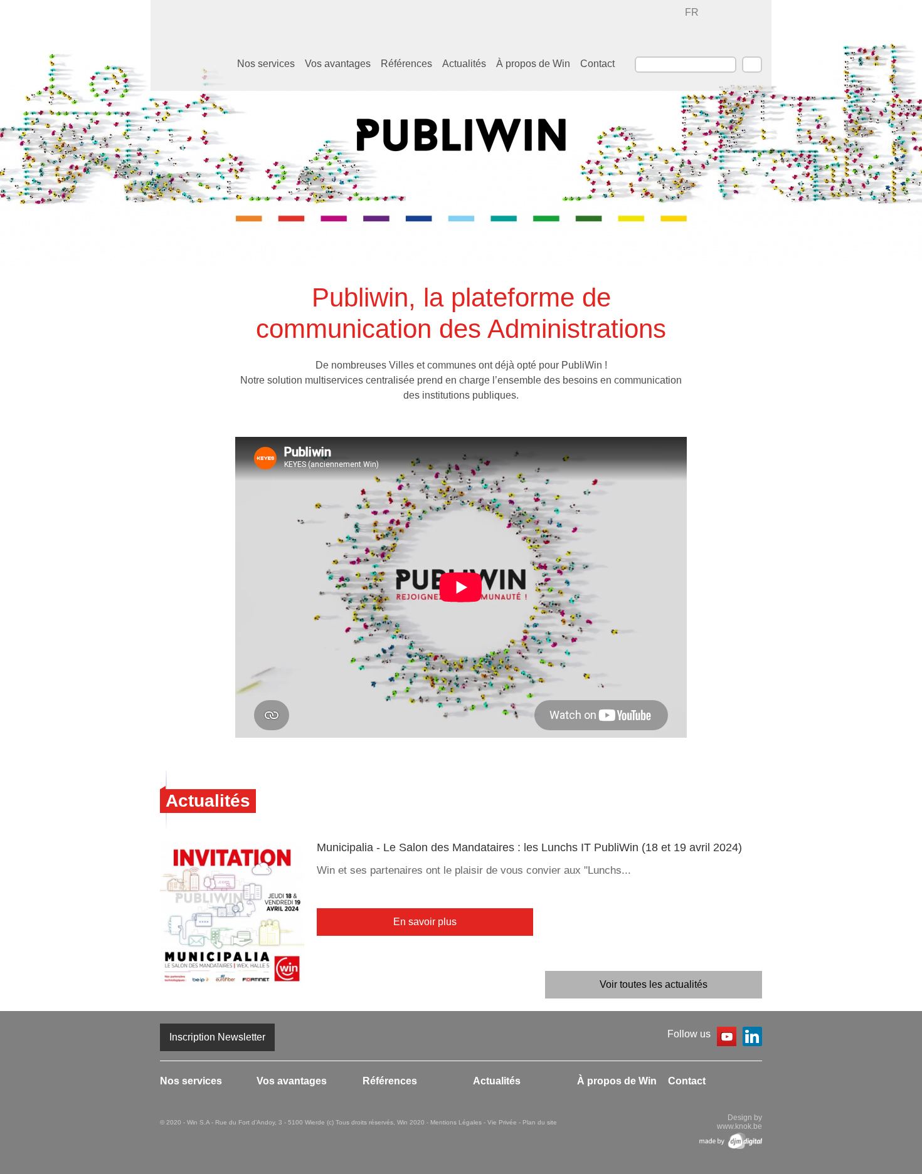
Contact (597, 63)
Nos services (266, 63)
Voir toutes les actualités (653, 984)
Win (740, 27)
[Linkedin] (752, 1039)
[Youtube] (726, 1039)
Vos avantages (338, 63)
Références (406, 63)
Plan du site (539, 1122)
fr (692, 12)
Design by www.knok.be (739, 1122)
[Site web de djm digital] (730, 1141)
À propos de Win (533, 63)
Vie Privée (503, 1122)
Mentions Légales (457, 1122)
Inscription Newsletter (217, 1037)
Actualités (464, 63)
